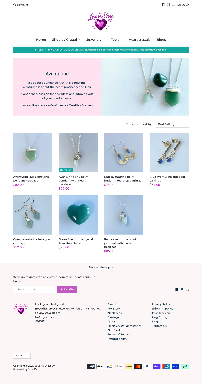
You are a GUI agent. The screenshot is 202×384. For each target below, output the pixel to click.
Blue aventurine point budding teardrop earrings (122, 178)
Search (112, 304)
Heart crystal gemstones (125, 325)
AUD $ (19, 355)
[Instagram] (168, 4)
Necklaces (115, 313)
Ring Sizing (159, 317)
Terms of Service (119, 334)
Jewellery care (161, 313)
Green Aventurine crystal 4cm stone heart (76, 241)
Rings (112, 321)
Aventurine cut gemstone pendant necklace (31, 178)
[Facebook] (163, 4)
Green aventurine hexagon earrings (31, 241)
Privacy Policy (161, 304)
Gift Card (114, 330)
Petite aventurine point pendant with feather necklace (120, 243)
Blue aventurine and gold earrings (167, 178)
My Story (114, 308)
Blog (155, 321)
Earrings (113, 317)
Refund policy (117, 338)
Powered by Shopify (25, 369)
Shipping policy (162, 308)
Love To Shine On (45, 365)
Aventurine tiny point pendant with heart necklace (73, 180)
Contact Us (159, 325)
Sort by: (147, 124)
